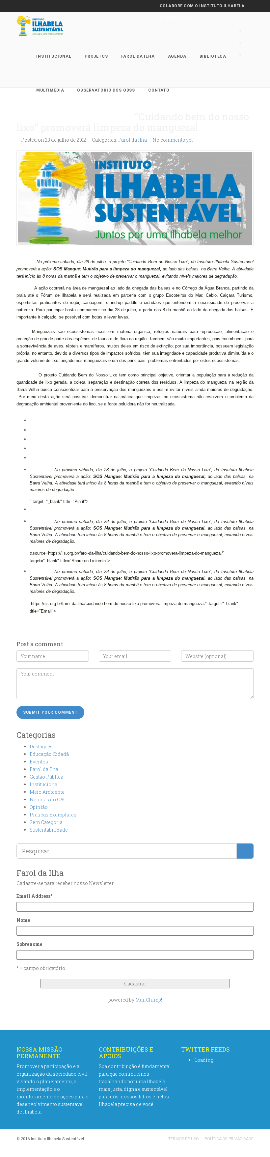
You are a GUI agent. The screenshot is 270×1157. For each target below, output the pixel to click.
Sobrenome (29, 944)
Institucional (53, 56)
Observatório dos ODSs (106, 90)
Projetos (96, 56)
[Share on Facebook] (31, 430)
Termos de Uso (183, 1139)
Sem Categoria (46, 822)
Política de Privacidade (229, 1139)
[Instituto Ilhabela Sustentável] (51, 26)
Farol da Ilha (138, 56)
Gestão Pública (46, 777)
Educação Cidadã (49, 754)
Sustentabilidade (49, 830)
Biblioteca (213, 56)
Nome (23, 920)
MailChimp (148, 1000)
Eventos (39, 761)
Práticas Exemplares (53, 815)
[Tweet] (31, 439)
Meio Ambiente (47, 792)
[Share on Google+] (31, 448)
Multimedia (50, 90)
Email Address (34, 896)
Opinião (39, 807)
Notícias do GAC (48, 799)
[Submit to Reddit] (31, 509)
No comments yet (172, 140)
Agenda (177, 56)
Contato (159, 90)
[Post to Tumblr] (31, 458)
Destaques (41, 746)
